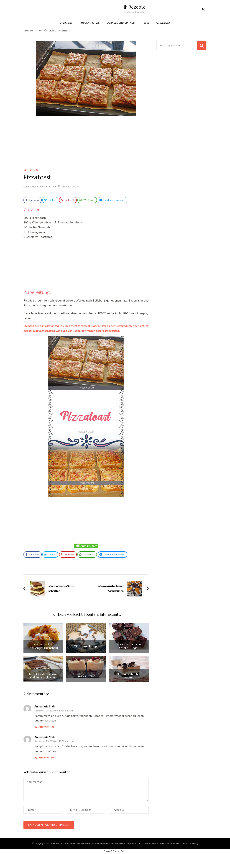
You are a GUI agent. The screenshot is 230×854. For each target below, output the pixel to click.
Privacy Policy (190, 843)
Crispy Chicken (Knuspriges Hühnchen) (43, 646)
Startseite (66, 22)
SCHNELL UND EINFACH (121, 22)
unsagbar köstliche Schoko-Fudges (129, 646)
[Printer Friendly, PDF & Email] (86, 546)
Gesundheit (163, 22)
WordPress (175, 843)
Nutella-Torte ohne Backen (129, 675)
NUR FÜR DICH (31, 170)
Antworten (46, 727)
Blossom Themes (141, 843)
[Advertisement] (86, 143)
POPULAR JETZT (89, 22)
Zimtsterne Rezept (86, 646)
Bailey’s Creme (86, 676)
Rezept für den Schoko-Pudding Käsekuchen (43, 675)
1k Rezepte (135, 7)
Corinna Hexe (30, 186)
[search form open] (204, 9)
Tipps (145, 22)
